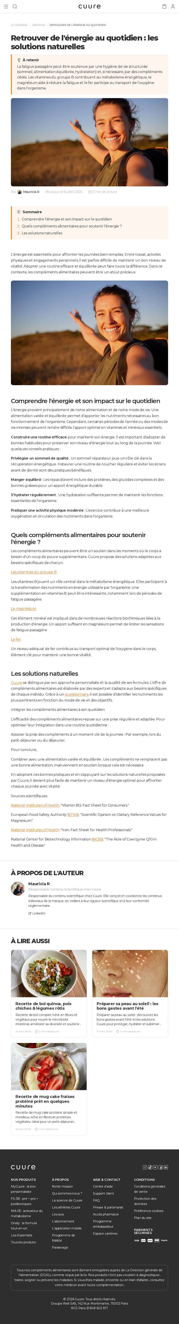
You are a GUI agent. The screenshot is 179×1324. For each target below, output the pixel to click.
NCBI (97, 839)
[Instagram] (145, 1167)
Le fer (16, 639)
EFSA (73, 815)
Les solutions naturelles (42, 233)
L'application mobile (67, 1228)
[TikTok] (150, 1167)
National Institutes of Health (35, 830)
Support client (103, 1193)
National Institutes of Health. (35, 805)
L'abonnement (63, 1221)
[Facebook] (160, 1167)
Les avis (58, 1214)
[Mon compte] (173, 6)
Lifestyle (38, 25)
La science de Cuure (67, 1200)
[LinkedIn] (166, 1167)
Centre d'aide (103, 1186)
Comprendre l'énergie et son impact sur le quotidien (67, 219)
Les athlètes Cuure (66, 1207)
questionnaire (77, 694)
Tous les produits (23, 1242)
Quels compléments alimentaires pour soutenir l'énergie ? (72, 226)
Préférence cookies (148, 1211)
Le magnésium (23, 609)
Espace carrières (105, 1234)
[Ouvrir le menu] (6, 6)
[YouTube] (155, 1167)
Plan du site (142, 1218)
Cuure (16, 683)
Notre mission (62, 1186)
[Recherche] (14, 6)
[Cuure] (23, 1167)
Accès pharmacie (106, 1214)
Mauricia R (31, 192)
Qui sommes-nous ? (67, 1193)
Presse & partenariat (108, 1207)
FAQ (96, 1200)
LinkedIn (38, 913)
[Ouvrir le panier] (164, 6)
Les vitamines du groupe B (34, 572)
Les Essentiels (21, 1235)
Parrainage (60, 1247)
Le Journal (19, 25)
